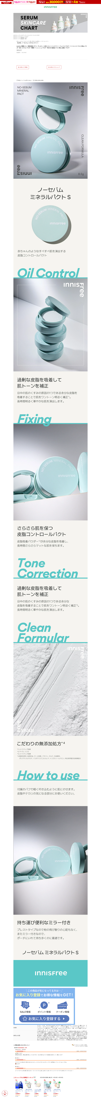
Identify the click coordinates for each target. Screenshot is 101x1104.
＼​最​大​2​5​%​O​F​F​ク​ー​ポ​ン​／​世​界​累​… (47, 1091)
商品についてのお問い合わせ (24, 80)
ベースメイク (29, 35)
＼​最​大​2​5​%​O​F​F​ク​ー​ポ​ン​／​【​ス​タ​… (57, 1091)
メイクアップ (23, 35)
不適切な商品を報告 (38, 80)
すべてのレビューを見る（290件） (81, 1044)
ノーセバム (26, 36)
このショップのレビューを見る (81, 1046)
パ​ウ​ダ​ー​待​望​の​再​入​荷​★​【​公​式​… (37, 1091)
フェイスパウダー (36, 35)
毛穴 (26, 38)
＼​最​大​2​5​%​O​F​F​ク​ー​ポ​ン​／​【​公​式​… (19, 1091)
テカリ (26, 37)
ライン (21, 36)
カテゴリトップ (16, 35)
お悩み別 (22, 37)
